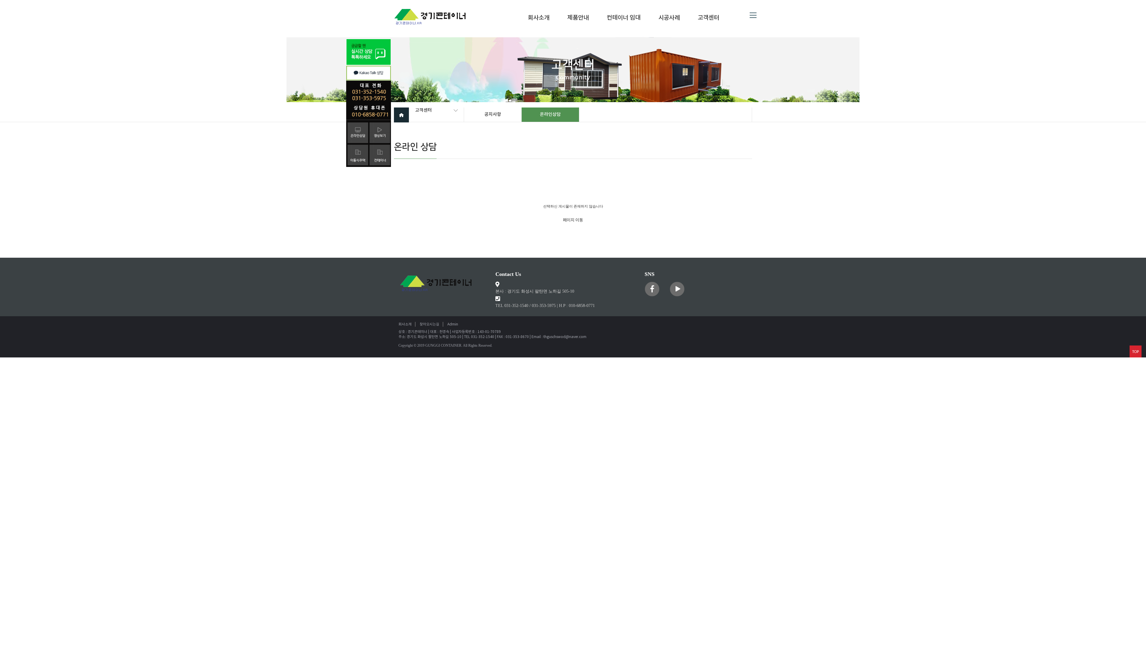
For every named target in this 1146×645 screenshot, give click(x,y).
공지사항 (492, 114)
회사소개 (538, 18)
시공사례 (669, 18)
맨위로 (1136, 351)
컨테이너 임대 (623, 18)
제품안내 (578, 18)
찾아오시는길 (429, 324)
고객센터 (708, 18)
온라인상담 (550, 114)
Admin (452, 324)
